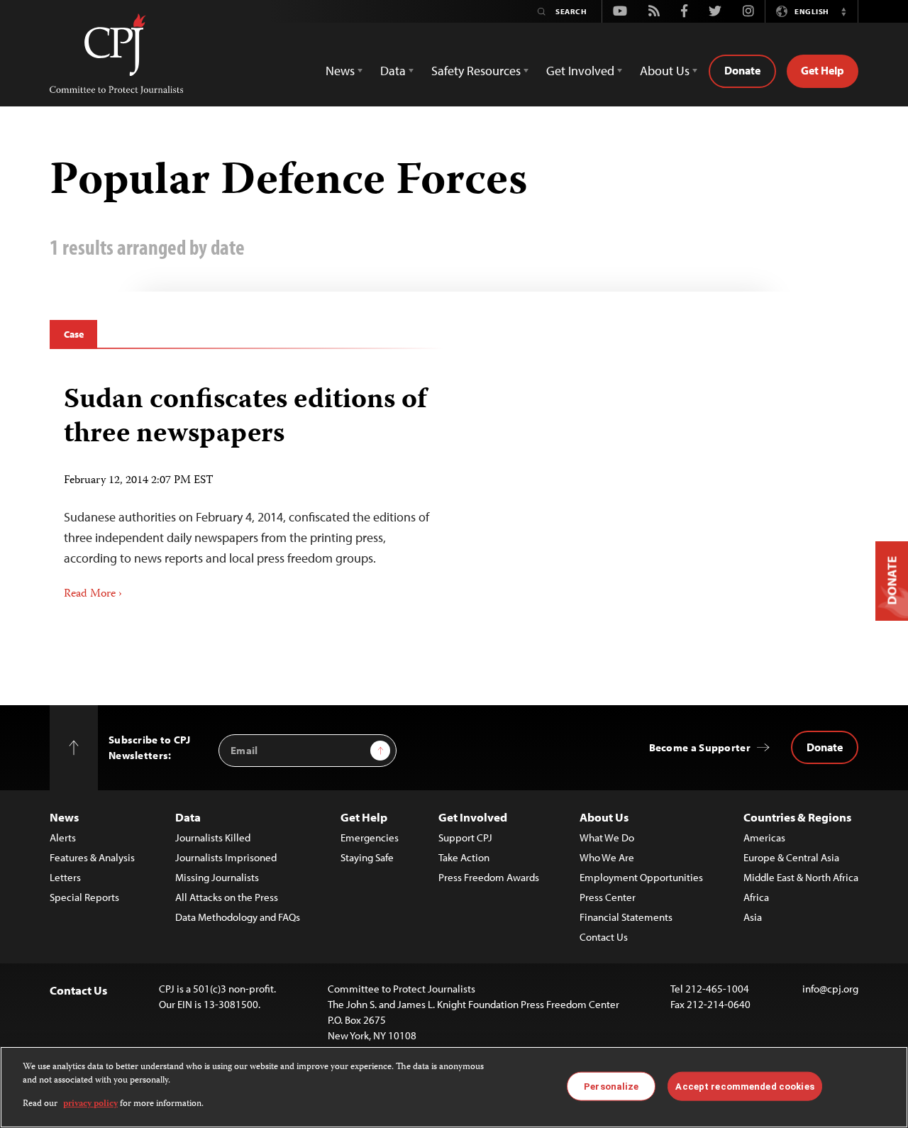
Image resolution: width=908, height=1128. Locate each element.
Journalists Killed (212, 837)
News (64, 816)
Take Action (463, 857)
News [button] (340, 70)
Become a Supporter (700, 747)
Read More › (93, 594)
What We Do (607, 837)
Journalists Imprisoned (226, 857)
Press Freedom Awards (488, 877)
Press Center (608, 897)
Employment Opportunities (641, 877)
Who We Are (607, 857)
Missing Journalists (217, 877)
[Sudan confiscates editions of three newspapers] (246, 487)
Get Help (822, 70)
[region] (454, 1087)
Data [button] (393, 70)
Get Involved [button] (580, 70)
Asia (752, 917)
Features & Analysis (92, 857)
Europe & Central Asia (791, 857)
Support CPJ (465, 837)
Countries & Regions (797, 816)
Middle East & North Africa (800, 877)
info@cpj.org (830, 988)
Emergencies (369, 837)
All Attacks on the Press (226, 897)
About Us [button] (665, 70)
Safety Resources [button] (476, 70)
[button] (843, 11)
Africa (756, 897)
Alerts (63, 837)
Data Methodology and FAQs (237, 917)
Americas (764, 837)
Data (188, 816)
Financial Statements (626, 917)
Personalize (611, 1085)
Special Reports (84, 897)
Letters (65, 877)
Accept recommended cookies (744, 1085)
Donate (742, 70)
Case (73, 334)
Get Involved (472, 816)
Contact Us (604, 937)
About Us (604, 816)
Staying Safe (367, 857)
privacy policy (90, 1104)
